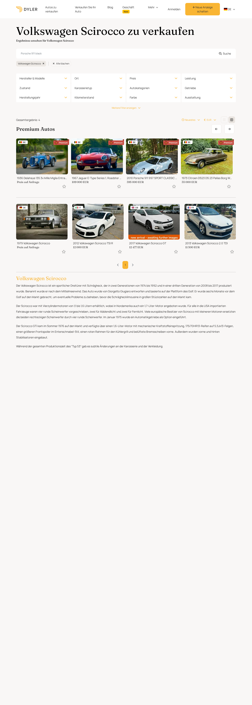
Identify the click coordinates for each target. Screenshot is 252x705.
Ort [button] (77, 78)
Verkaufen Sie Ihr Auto (85, 9)
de (229, 9)
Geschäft (128, 9)
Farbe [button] (133, 97)
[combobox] (126, 54)
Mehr (151, 7)
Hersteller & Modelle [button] (32, 78)
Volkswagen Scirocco (29, 63)
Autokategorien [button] (139, 88)
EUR (209, 120)
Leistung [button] (190, 78)
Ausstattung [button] (192, 97)
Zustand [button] (24, 88)
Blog (110, 7)
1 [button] (125, 265)
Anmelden (174, 9)
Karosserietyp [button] (83, 88)
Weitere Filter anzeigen (124, 108)
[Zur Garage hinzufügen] (64, 186)
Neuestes (190, 120)
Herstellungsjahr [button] (29, 97)
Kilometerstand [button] (84, 97)
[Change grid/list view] (224, 119)
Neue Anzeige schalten (204, 9)
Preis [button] (133, 78)
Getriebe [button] (190, 88)
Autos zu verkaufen (51, 9)
